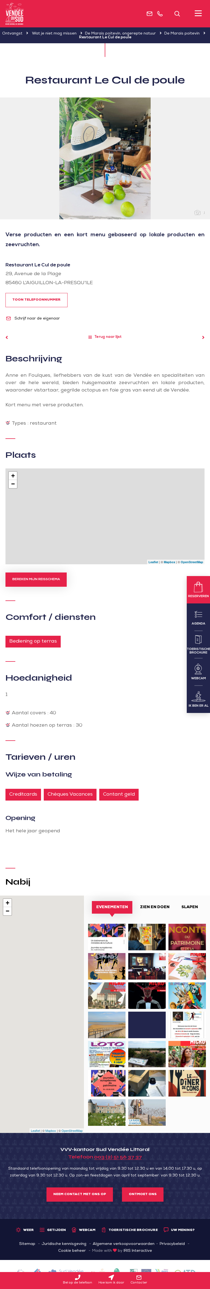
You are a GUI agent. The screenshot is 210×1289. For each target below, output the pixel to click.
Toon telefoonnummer (36, 300)
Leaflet (153, 562)
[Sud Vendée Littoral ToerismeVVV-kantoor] (14, 13)
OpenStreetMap (192, 562)
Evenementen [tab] (112, 907)
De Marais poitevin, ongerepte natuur (120, 34)
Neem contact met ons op (79, 1194)
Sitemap (27, 1244)
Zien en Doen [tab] (155, 907)
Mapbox (169, 562)
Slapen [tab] (190, 907)
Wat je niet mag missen (54, 34)
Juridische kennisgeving (64, 1244)
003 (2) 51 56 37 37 (118, 1157)
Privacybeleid (172, 1244)
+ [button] (13, 475)
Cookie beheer (72, 1251)
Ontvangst (12, 34)
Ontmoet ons (143, 1194)
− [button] (13, 484)
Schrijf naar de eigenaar (36, 319)
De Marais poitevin (182, 34)
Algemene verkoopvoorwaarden (123, 1244)
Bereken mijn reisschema (36, 579)
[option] (105, 158)
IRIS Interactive (138, 1251)
